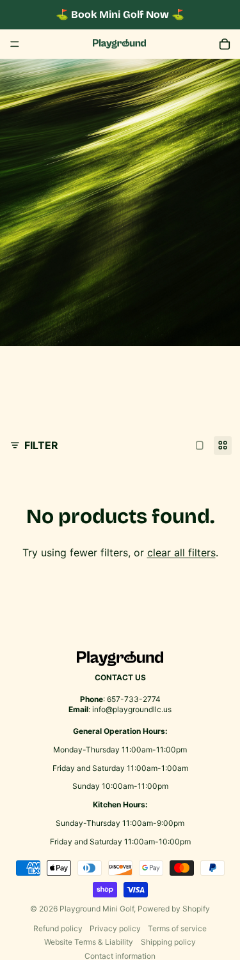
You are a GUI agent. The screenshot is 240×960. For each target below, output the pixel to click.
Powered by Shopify (174, 908)
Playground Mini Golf (97, 908)
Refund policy (58, 928)
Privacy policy (115, 928)
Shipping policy (168, 942)
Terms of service (177, 928)
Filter (41, 445)
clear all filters (181, 552)
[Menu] (14, 44)
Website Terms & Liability (88, 942)
